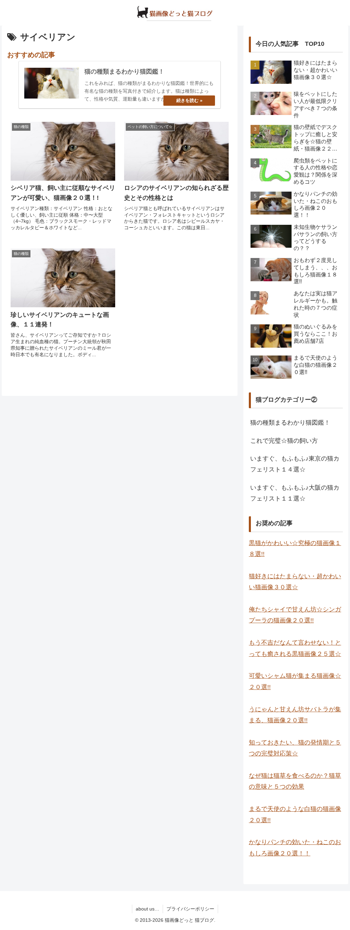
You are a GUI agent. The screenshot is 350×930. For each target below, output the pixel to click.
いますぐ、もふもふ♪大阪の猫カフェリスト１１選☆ (294, 493)
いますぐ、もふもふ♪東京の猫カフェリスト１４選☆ (294, 464)
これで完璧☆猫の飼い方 (284, 440)
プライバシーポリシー (190, 909)
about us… (147, 909)
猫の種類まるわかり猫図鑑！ (290, 422)
